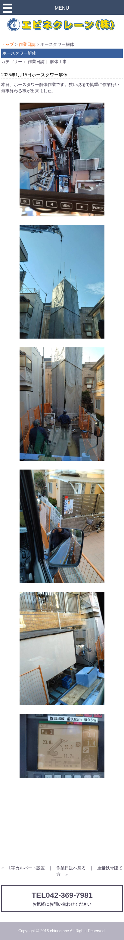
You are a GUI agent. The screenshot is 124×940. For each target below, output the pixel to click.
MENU (62, 8)
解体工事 (58, 61)
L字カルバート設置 (27, 867)
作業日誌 (27, 44)
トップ (7, 44)
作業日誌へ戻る (71, 867)
